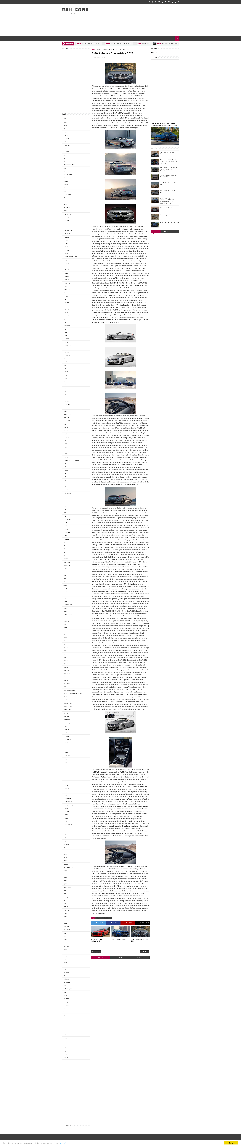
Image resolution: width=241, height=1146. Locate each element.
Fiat (65, 424)
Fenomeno (67, 414)
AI (64, 171)
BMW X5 (66, 237)
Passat (66, 746)
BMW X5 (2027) (83, 43)
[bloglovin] (159, 1)
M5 (65, 654)
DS (64, 349)
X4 (64, 1022)
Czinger (66, 332)
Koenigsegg (68, 605)
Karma (66, 595)
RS (64, 828)
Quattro (66, 788)
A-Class (66, 152)
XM (65, 1041)
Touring (66, 946)
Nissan (66, 726)
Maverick (67, 674)
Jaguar (66, 585)
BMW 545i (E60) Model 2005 (169, 222)
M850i (66, 660)
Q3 (64, 765)
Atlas (65, 201)
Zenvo (66, 1051)
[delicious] (175, 1)
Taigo (66, 916)
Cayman (66, 286)
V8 (64, 976)
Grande (66, 490)
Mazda (66, 680)
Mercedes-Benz (69, 690)
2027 (77, 43)
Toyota (66, 949)
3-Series (67, 135)
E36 (65, 365)
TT (64, 953)
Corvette (67, 316)
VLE (65, 985)
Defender (67, 339)
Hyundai (67, 539)
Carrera (66, 280)
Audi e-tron (68, 207)
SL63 (65, 870)
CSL (65, 322)
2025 (65, 125)
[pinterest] (155, 1)
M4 (65, 651)
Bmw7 (66, 243)
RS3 (65, 831)
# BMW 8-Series (106, 918)
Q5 (64, 772)
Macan (66, 664)
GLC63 (66, 470)
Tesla (65, 933)
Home (93, 49)
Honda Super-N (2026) (149, 43)
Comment (145, 923)
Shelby (66, 861)
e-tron (66, 358)
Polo (65, 759)
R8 (64, 792)
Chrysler (67, 293)
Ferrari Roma (68, 421)
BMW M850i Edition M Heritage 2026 (98, 940)
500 (65, 142)
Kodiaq (66, 601)
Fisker (66, 431)
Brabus (66, 250)
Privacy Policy (155, 52)
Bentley (66, 224)
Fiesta (66, 427)
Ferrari (66, 417)
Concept (67, 303)
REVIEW (66, 815)
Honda (66, 529)
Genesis (66, 457)
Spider (66, 880)
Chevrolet (67, 289)
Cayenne (67, 283)
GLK (65, 477)
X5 (64, 1025)
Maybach (67, 677)
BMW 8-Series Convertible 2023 (139, 940)
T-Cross (66, 910)
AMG (65, 188)
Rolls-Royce (68, 825)
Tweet (101, 923)
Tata (65, 923)
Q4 (64, 769)
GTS (65, 516)
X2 (64, 1015)
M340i (66, 647)
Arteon (66, 191)
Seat (65, 854)
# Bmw (98, 918)
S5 (64, 848)
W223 (65, 995)
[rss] (165, 1)
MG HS (66, 696)
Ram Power (68, 798)
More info (63, 1143)
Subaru (66, 900)
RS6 (65, 838)
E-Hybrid (67, 355)
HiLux (66, 523)
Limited (66, 621)
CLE (65, 299)
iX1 (65, 575)
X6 (64, 1028)
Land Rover (68, 614)
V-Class (66, 972)
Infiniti (66, 559)
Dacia (66, 335)
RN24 (65, 821)
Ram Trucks (68, 802)
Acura (66, 168)
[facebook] (146, 1)
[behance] (169, 1)
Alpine (66, 181)
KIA (65, 598)
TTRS (65, 956)
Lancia (66, 611)
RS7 (65, 841)
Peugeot (67, 752)
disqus (120, 957)
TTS (65, 959)
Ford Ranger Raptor (167, 215)
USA (65, 969)
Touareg (66, 943)
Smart (66, 874)
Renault (66, 811)
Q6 (64, 775)
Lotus (66, 628)
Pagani (66, 736)
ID (64, 555)
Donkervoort (68, 345)
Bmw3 (66, 240)
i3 (64, 542)
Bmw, (95, 57)
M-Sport (66, 637)
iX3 (65, 578)
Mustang (67, 723)
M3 (65, 644)
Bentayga (67, 221)
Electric (66, 371)
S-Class (66, 844)
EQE (65, 388)
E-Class (66, 352)
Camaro (66, 276)
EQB (65, 385)
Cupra (66, 329)
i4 (64, 546)
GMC (65, 483)
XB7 (65, 1035)
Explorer (67, 404)
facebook (140, 957)
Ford (65, 434)
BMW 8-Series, (101, 57)
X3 (64, 1018)
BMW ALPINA (68, 234)
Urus (65, 966)
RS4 (65, 834)
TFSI (65, 936)
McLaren (67, 683)
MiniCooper (68, 706)
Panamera (67, 739)
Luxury (66, 631)
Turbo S (66, 962)
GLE (65, 473)
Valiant (66, 979)
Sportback (67, 887)
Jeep (65, 588)
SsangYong (68, 897)
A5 (64, 155)
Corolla (66, 309)
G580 (65, 444)
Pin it (131, 923)
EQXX (65, 398)
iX (64, 572)
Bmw (65, 227)
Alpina (66, 178)
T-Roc (66, 913)
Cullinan (67, 326)
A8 (64, 161)
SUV (65, 903)
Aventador (67, 214)
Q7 (64, 779)
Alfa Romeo (68, 175)
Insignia (67, 562)
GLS (65, 480)
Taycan (66, 926)
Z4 (64, 1045)
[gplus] (152, 1)
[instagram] (172, 1)
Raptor (66, 808)
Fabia (66, 411)
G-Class (66, 437)
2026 (140, 43)
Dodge (66, 342)
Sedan (66, 857)
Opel (65, 733)
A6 (64, 158)
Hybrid (66, 536)
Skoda (66, 864)
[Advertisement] (145, 20)
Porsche (67, 762)
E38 (65, 368)
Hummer (67, 532)
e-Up (65, 362)
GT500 (66, 503)
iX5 (65, 582)
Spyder (66, 890)
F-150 (65, 408)
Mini (65, 700)
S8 (64, 851)
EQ (64, 381)
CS (64, 319)
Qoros (66, 785)
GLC (65, 467)
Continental (68, 306)
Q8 (64, 782)
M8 (65, 657)
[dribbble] (162, 1)
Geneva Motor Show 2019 (73, 460)
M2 (65, 641)
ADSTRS (165, 232)
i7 (64, 552)
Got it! (231, 1143)
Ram (65, 795)
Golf (65, 486)
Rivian (66, 818)
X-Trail (66, 1008)
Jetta (65, 591)
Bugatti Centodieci (70, 257)
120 (65, 119)
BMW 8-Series (68, 230)
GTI (65, 513)
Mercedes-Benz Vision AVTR (74, 693)
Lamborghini (68, 608)
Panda (66, 742)
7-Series (67, 145)
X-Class (66, 1005)
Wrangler (67, 1002)
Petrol (66, 749)
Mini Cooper (68, 703)
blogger (100, 957)
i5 (64, 549)
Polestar (67, 756)
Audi (65, 204)
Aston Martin (68, 194)
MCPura (66, 687)
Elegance (67, 375)
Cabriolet (67, 270)
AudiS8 (66, 211)
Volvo (65, 992)
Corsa (66, 312)
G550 (65, 440)
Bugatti (66, 253)
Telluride (67, 930)
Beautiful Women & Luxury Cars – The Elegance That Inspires (169, 161)
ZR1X (65, 1054)
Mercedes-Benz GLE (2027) (175, 43)
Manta (66, 667)
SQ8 (65, 893)
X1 (64, 1012)
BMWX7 (66, 247)
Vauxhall (67, 982)
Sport (65, 884)
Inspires (67, 565)
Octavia (66, 729)
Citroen (66, 296)
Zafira (66, 1048)
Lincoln (66, 624)
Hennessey (68, 519)
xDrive (66, 1038)
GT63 (65, 506)
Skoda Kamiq (68, 867)
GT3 (65, 499)
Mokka (66, 713)
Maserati (67, 670)
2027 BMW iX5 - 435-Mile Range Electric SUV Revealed (115, 43)
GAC (65, 450)
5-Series (67, 138)
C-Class (66, 263)
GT (64, 496)
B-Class (66, 217)
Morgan (66, 716)
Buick (66, 260)
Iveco (66, 568)
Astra (65, 198)
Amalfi (66, 184)
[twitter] (149, 1)
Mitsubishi (67, 710)
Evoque (66, 401)
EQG (65, 391)
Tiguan (66, 939)
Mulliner (67, 720)
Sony (65, 877)
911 (65, 148)
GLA (65, 463)
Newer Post (95, 952)
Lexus (66, 618)
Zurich (66, 1058)
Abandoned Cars (69, 165)
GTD (65, 509)
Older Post (145, 952)
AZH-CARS (75, 9)
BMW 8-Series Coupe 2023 (119, 939)
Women (66, 999)
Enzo (65, 378)
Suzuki (66, 907)
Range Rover (68, 805)
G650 (65, 447)
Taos (65, 920)
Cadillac (66, 273)
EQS (65, 394)
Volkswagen (68, 989)
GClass (66, 454)
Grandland (67, 493)
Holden (66, 526)
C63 (65, 266)
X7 (64, 1031)
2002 (65, 122)
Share (115, 923)
